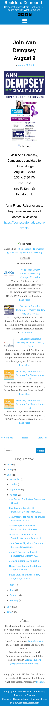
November (15, 479)
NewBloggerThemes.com (26, 702)
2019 (9, 469)
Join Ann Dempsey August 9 (24, 50)
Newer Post (7, 437)
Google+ (13, 252)
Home (25, 437)
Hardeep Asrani (21, 699)
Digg (39, 252)
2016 (9, 612)
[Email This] (21, 258)
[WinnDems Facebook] (26, 14)
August (14, 494)
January (14, 600)
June (12, 590)
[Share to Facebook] (29, 258)
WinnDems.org (36, 641)
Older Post (43, 437)
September (15, 489)
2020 (9, 464)
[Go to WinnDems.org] (30, 14)
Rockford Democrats (33, 691)
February (14, 595)
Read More (24, 299)
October (14, 484)
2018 (9, 474)
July (12, 584)
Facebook (25, 248)
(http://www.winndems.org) (24, 663)
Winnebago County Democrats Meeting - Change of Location (30, 273)
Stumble (27, 252)
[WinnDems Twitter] (22, 14)
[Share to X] (26, 258)
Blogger (40, 681)
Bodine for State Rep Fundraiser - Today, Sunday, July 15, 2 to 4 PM (30, 310)
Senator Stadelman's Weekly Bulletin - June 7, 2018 (30, 342)
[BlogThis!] (24, 258)
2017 (9, 606)
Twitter (39, 248)
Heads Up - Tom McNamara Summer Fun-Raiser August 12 (30, 375)
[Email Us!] (19, 14)
